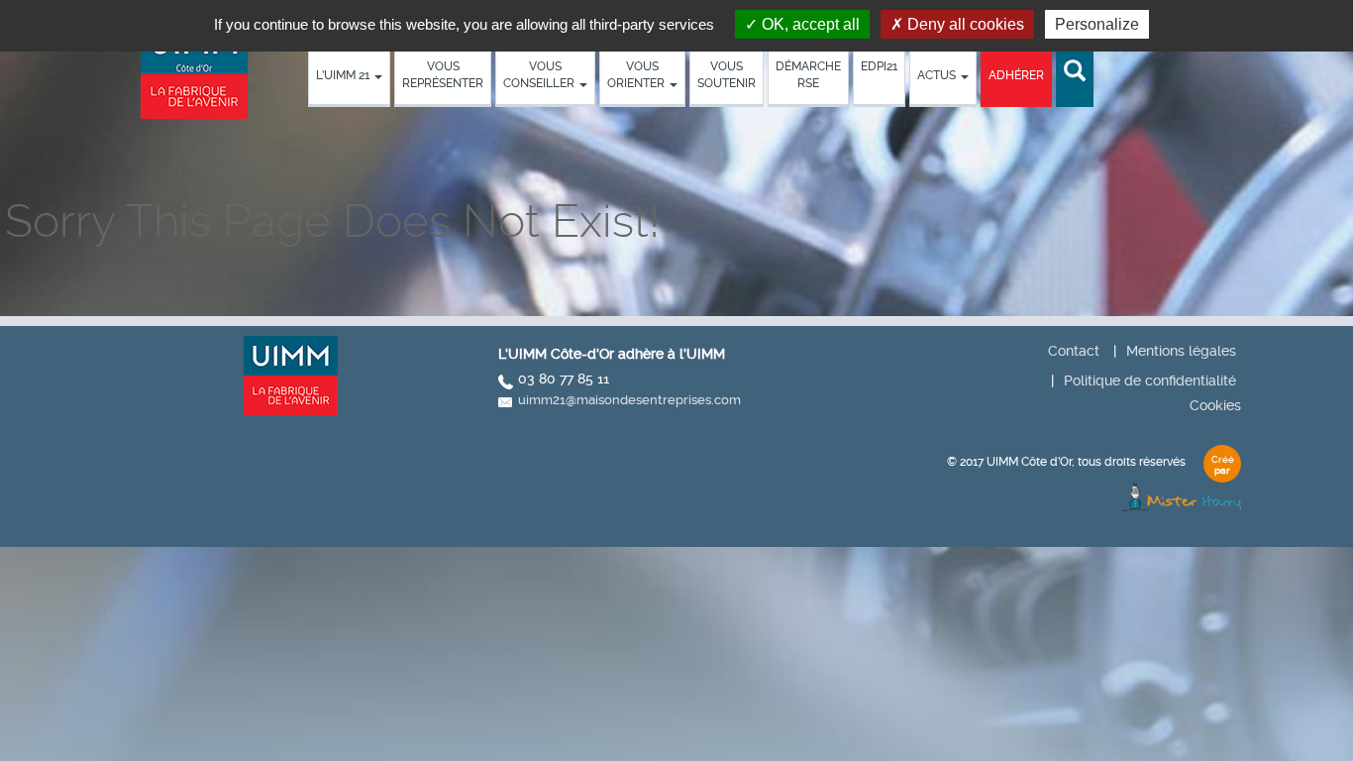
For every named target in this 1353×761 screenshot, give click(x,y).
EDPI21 (879, 66)
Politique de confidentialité (1150, 380)
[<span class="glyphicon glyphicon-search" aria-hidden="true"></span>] (1075, 72)
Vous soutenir (726, 74)
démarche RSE (808, 74)
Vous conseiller (540, 74)
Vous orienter (637, 74)
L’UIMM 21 (344, 75)
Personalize (1097, 24)
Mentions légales (1181, 351)
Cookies (1215, 405)
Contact (1073, 351)
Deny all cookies (963, 24)
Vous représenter (442, 74)
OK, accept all (809, 24)
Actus (938, 75)
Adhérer (1016, 75)
